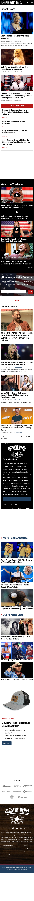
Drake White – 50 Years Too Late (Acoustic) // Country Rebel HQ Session (16, 263)
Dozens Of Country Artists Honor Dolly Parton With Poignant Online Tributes (15, 112)
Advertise (26, 855)
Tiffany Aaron (18, 41)
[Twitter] (20, 504)
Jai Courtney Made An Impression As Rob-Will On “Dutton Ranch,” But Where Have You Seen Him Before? (17, 337)
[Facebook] (5, 504)
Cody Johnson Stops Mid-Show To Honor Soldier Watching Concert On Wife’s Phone (16, 142)
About (26, 849)
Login (26, 858)
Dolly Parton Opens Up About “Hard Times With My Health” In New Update (17, 363)
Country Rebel (8, 846)
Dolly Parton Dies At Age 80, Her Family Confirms (14, 132)
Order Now (6, 743)
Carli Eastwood (18, 71)
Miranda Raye (18, 399)
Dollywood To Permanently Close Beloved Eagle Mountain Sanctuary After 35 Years (17, 608)
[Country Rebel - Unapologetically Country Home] (11, 2)
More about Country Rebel (17, 499)
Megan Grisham (18, 367)
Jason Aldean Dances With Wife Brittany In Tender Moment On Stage (16, 561)
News (8, 849)
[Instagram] (16, 504)
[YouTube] (12, 504)
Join (30, 291)
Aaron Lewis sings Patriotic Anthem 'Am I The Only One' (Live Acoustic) (17, 206)
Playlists (8, 855)
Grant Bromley (18, 100)
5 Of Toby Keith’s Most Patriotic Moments (17, 679)
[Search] (28, 2)
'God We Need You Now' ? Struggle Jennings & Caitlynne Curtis (14, 240)
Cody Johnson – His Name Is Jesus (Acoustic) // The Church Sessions (14, 217)
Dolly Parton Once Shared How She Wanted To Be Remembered (14, 68)
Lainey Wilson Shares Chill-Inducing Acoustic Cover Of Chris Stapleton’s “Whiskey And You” (14, 395)
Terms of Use (24, 869)
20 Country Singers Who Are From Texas (16, 660)
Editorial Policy (10, 869)
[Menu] (32, 2)
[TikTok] (8, 504)
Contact (26, 852)
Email (3, 288)
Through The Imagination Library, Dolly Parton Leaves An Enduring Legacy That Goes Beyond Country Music (16, 95)
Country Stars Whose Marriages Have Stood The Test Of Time (15, 638)
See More (30, 268)
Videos (8, 852)
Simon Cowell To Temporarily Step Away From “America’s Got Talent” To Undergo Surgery (16, 428)
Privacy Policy (17, 869)
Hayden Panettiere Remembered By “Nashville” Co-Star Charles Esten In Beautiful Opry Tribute (15, 585)
